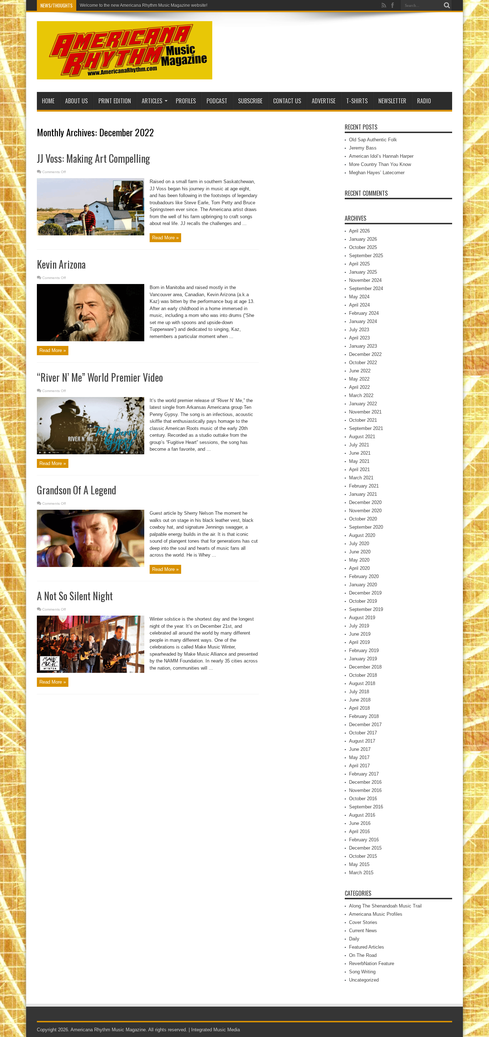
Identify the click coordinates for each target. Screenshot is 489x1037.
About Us (76, 101)
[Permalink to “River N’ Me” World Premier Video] (90, 452)
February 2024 (364, 313)
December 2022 (365, 354)
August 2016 (362, 815)
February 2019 (364, 650)
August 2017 (362, 741)
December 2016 (365, 782)
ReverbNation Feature (371, 963)
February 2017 (364, 774)
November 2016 (365, 790)
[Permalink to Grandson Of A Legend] (90, 565)
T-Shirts (357, 101)
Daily (354, 938)
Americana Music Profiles (375, 914)
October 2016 (363, 798)
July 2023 (359, 329)
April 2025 (359, 263)
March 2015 (361, 872)
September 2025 (366, 255)
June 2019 (360, 634)
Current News (363, 930)
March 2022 (361, 395)
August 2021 (362, 436)
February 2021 (364, 486)
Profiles (186, 101)
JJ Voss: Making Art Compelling (93, 158)
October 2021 (363, 420)
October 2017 (363, 732)
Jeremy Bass (363, 148)
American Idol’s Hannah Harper (381, 156)
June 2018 (360, 700)
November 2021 (365, 412)
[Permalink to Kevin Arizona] (90, 339)
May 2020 (359, 560)
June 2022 (360, 370)
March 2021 (361, 477)
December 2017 (365, 724)
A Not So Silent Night (75, 595)
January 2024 (363, 321)
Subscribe (250, 101)
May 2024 (359, 296)
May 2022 (359, 379)
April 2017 (359, 765)
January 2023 (363, 346)
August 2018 (362, 683)
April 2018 (359, 708)
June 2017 (360, 749)
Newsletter (392, 101)
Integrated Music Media (215, 1029)
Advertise (323, 101)
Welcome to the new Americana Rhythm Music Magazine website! (143, 5)
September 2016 (366, 806)
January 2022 (363, 403)
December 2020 (365, 502)
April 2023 (359, 338)
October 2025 (363, 247)
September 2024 (366, 288)
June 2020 (360, 551)
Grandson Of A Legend (76, 490)
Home (48, 101)
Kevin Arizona (61, 264)
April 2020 (359, 568)
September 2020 (366, 527)
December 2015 (365, 848)
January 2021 (363, 494)
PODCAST (217, 101)
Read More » (165, 237)
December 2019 (365, 593)
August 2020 (362, 535)
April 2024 (359, 305)
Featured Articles (366, 947)
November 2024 (365, 280)
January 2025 (363, 272)
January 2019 (363, 658)
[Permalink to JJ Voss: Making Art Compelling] (90, 233)
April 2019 (359, 642)
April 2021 (359, 469)
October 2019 (363, 601)
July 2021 (359, 444)
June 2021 (360, 453)
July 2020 (359, 543)
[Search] (446, 5)
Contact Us (287, 101)
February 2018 (364, 716)
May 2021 (359, 461)
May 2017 (359, 757)
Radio (424, 101)
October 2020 (363, 519)
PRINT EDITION (114, 101)
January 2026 (363, 239)
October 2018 (363, 675)
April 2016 (359, 831)
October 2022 (363, 362)
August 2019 (362, 617)
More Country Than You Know (380, 164)
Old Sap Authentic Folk (373, 139)
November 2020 (365, 510)
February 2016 (364, 839)
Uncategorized (364, 980)
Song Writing (362, 971)
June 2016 (360, 823)
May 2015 (359, 864)
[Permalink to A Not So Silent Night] (90, 671)
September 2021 (366, 428)
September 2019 (366, 609)
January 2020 (363, 584)
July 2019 (359, 625)
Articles (152, 101)
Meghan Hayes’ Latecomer (377, 172)
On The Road (363, 955)
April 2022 (359, 387)
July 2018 (359, 691)
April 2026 (359, 231)
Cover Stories (363, 922)
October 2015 (363, 856)
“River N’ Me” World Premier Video (100, 377)
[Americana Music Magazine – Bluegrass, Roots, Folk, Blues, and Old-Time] (124, 74)
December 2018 (365, 667)
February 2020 (364, 576)
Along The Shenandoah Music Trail (385, 906)
